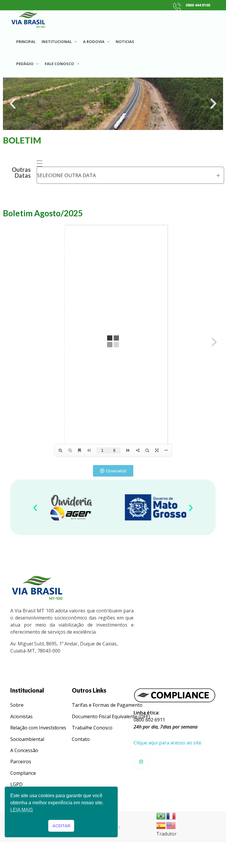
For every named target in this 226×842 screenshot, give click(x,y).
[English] (171, 825)
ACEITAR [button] (61, 825)
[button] (12, 104)
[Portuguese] (161, 815)
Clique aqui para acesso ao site (167, 742)
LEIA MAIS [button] (21, 809)
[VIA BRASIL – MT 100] (28, 19)
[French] (171, 815)
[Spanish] (161, 825)
